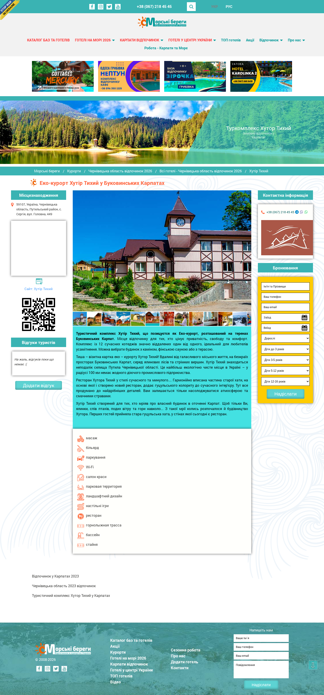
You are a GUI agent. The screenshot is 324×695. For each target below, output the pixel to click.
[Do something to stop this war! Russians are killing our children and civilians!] (10, 10)
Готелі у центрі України (190, 40)
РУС (229, 6)
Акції (250, 40)
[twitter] (109, 6)
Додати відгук (38, 385)
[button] (247, 250)
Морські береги (47, 171)
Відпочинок (269, 40)
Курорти (74, 171)
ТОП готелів (231, 40)
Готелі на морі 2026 (93, 40)
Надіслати (285, 393)
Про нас (294, 40)
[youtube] (118, 6)
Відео (115, 681)
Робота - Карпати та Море (166, 48)
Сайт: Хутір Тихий (38, 289)
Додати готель (184, 661)
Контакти (179, 667)
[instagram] (100, 6)
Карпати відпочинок (139, 40)
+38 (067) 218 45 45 (154, 6)
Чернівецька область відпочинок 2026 (120, 171)
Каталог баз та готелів (48, 40)
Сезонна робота (185, 650)
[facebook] (92, 6)
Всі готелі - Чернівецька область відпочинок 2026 (201, 171)
